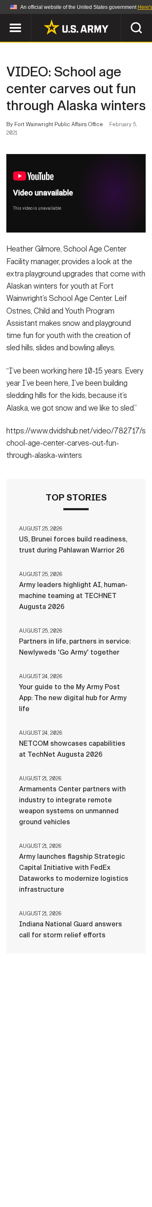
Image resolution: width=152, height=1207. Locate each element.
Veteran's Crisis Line (102, 1181)
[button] (4, 18)
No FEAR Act (35, 1181)
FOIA (134, 1169)
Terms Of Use (31, 1169)
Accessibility (89, 1169)
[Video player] (76, 193)
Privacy (117, 1158)
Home (30, 1158)
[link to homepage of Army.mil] (76, 27)
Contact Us (71, 1158)
